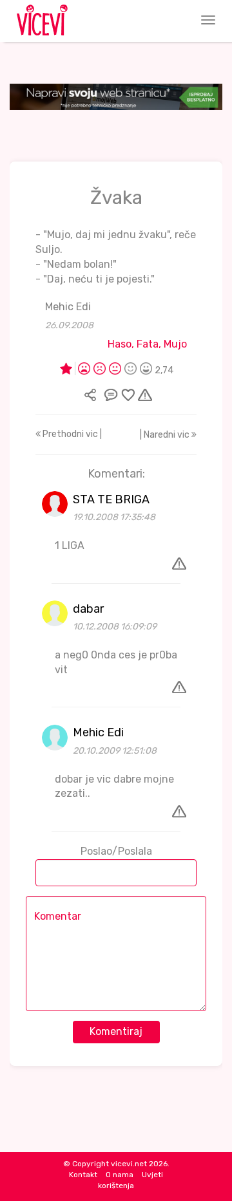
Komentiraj (116, 1031)
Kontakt (83, 1174)
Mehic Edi (68, 307)
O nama (119, 1174)
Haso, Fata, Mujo (147, 344)
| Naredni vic (165, 434)
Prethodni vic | (71, 434)
